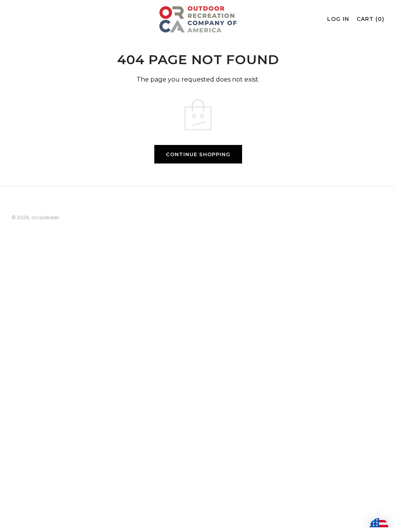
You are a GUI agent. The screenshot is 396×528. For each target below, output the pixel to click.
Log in (338, 18)
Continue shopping (198, 154)
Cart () (370, 18)
